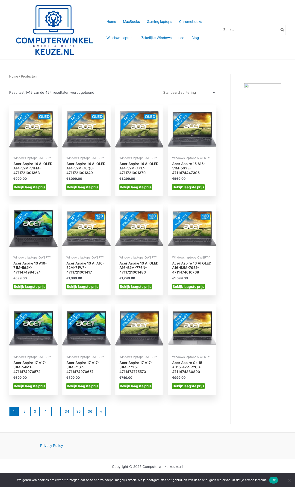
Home (13, 76)
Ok (273, 480)
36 (90, 411)
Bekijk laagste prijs (29, 187)
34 (67, 411)
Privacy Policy (51, 445)
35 (78, 411)
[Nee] (289, 480)
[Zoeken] (283, 30)
